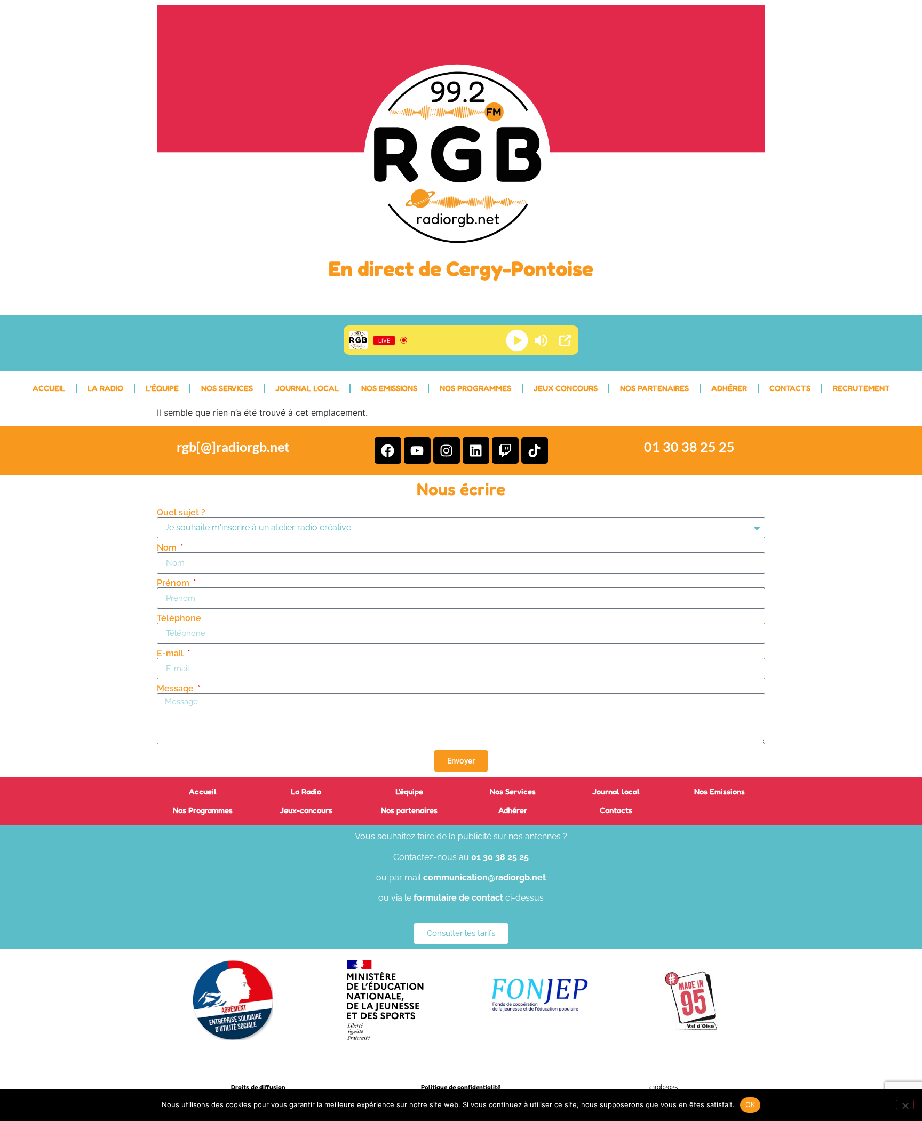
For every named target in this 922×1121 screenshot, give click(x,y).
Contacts (789, 388)
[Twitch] (505, 450)
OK (750, 1104)
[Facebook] (388, 450)
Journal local (307, 388)
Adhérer (729, 388)
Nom (168, 548)
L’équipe (162, 388)
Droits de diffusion (258, 1087)
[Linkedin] (476, 450)
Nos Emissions (389, 388)
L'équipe (409, 791)
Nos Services (227, 388)
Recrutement (861, 388)
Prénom (174, 583)
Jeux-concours (306, 810)
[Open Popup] (565, 340)
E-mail (171, 653)
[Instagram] (446, 450)
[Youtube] (417, 450)
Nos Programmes (475, 388)
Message (176, 689)
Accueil (49, 388)
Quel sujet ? (181, 512)
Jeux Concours (566, 388)
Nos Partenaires (654, 388)
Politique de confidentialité (460, 1087)
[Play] (517, 340)
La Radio (105, 388)
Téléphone (179, 618)
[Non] (905, 1104)
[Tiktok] (534, 450)
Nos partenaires (409, 810)
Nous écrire (461, 489)
